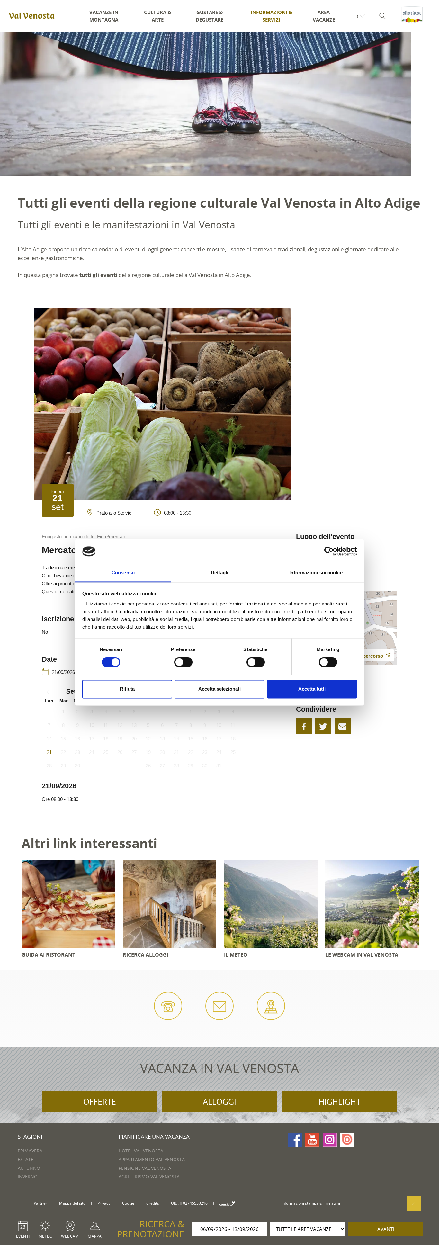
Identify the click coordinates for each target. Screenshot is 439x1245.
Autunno (29, 1168)
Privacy (103, 1203)
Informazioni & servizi (271, 16)
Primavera (30, 1151)
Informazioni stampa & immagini (311, 1203)
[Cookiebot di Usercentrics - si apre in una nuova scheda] (329, 551)
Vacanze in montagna (103, 16)
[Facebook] (295, 1140)
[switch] (183, 662)
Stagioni (30, 1136)
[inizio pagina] (414, 1203)
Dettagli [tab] (219, 572)
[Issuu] (347, 1140)
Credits (152, 1203)
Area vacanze (324, 16)
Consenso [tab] (123, 572)
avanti (385, 1229)
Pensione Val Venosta (145, 1168)
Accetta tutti (312, 689)
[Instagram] (330, 1140)
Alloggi (219, 1101)
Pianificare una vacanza (154, 1136)
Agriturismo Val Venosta (149, 1176)
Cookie (128, 1203)
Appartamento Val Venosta (152, 1159)
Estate (25, 1159)
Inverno (28, 1176)
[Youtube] (312, 1140)
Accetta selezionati (219, 689)
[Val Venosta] (30, 16)
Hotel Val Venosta (141, 1151)
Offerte (99, 1101)
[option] (219, 104)
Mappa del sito (72, 1203)
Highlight (339, 1101)
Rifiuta (127, 689)
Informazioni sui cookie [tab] (315, 572)
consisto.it (227, 1203)
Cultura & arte (157, 16)
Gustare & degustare (209, 16)
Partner (40, 1203)
